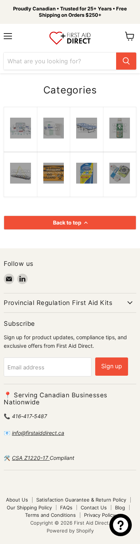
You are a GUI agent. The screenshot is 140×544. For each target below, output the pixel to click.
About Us (17, 500)
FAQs (66, 507)
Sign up (111, 366)
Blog (120, 507)
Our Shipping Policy (29, 507)
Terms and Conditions (50, 515)
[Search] (126, 61)
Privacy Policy (99, 515)
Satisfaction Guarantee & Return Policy (81, 500)
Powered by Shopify (70, 531)
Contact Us (94, 507)
